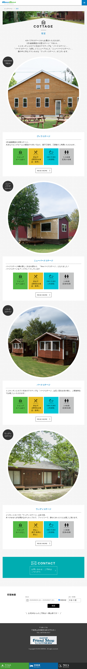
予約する (66, 666)
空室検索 (37, 666)
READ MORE (42, 171)
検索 (53, 606)
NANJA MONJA (41, 649)
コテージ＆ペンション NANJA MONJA (23, 2)
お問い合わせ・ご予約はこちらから (41, 570)
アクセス (8, 666)
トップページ (8, 8)
